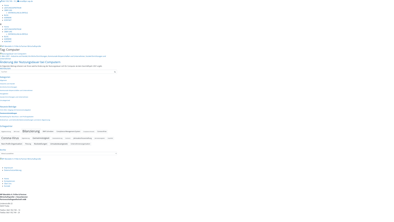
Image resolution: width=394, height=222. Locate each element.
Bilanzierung (31, 131)
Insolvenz (67, 138)
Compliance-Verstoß (88, 131)
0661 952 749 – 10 (9, 1)
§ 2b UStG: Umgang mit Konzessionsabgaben (15, 110)
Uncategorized (5, 100)
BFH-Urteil (16, 131)
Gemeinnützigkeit (41, 138)
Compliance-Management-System (68, 131)
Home (6, 5)
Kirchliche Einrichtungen (37, 56)
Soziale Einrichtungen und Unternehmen (14, 97)
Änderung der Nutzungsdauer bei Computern (30, 62)
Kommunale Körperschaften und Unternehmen (66, 56)
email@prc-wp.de (26, 1)
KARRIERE (7, 18)
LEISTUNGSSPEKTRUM (12, 8)
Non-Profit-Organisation (11, 144)
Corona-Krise (101, 131)
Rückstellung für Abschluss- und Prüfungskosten (17, 117)
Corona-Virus (10, 138)
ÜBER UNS (8, 10)
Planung (28, 144)
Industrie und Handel (19, 56)
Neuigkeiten (4, 94)
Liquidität (110, 138)
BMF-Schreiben (48, 131)
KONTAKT (7, 20)
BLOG (6, 15)
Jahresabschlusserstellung (82, 138)
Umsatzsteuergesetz (59, 144)
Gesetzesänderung (57, 138)
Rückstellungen (40, 144)
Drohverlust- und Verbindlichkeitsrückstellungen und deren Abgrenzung (25, 120)
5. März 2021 (5, 56)
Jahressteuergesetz (100, 138)
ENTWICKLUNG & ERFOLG (18, 13)
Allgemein (3, 80)
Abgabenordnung (6, 131)
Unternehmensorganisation (80, 144)
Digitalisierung (26, 138)
